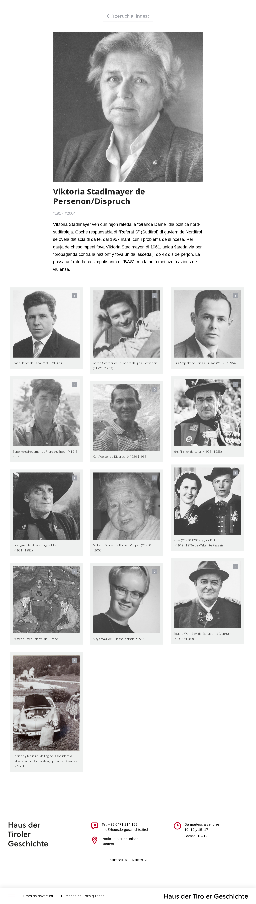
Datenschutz (118, 860)
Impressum (139, 860)
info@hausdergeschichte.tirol (125, 830)
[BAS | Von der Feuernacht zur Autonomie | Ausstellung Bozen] (206, 896)
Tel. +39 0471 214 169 (119, 824)
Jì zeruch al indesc (130, 16)
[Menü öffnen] (11, 896)
